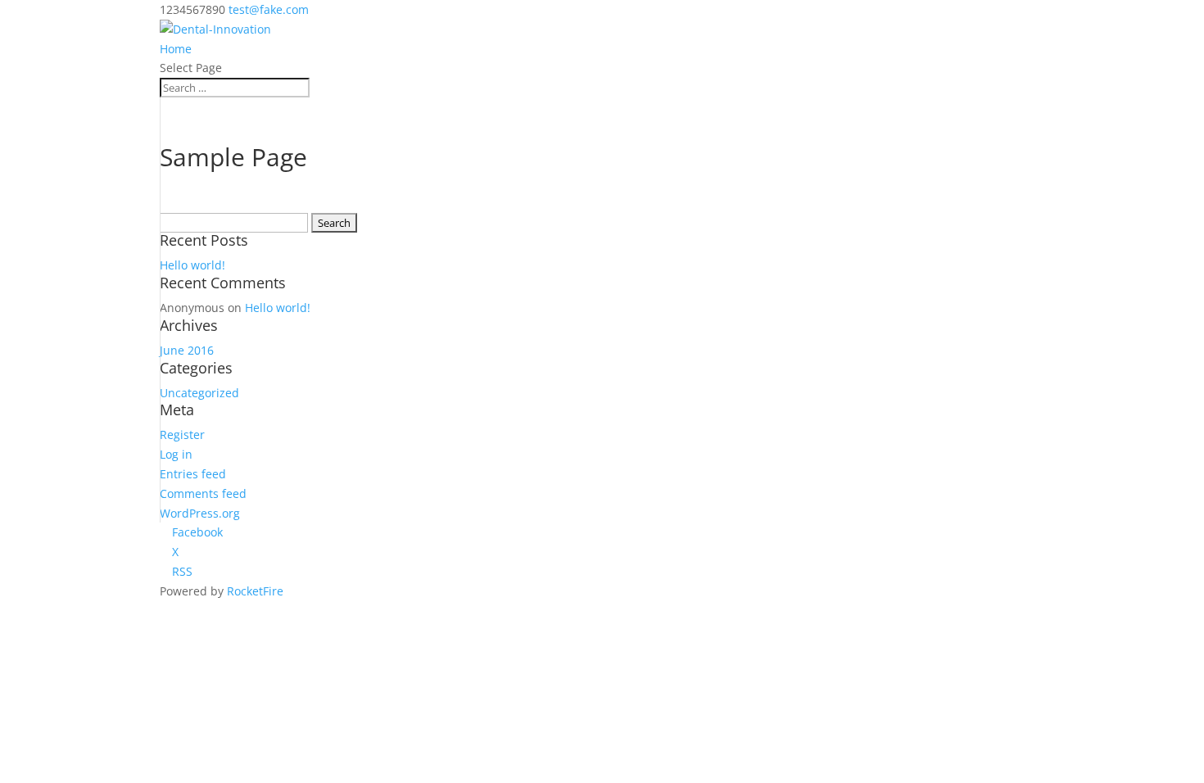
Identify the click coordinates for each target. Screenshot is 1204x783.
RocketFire (255, 591)
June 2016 (187, 350)
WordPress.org (200, 513)
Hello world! (192, 265)
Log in (176, 454)
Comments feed (203, 493)
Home (176, 49)
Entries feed (193, 474)
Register (182, 434)
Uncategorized (199, 393)
